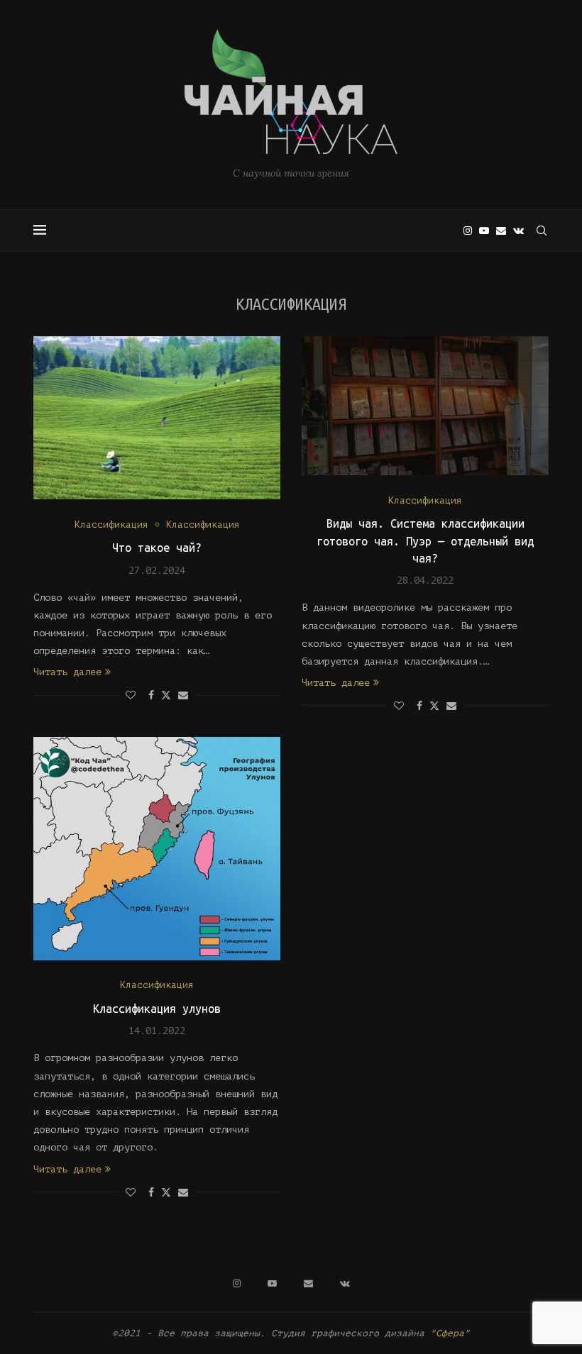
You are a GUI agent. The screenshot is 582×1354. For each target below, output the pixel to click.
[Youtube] (484, 230)
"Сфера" (450, 1333)
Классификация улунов (157, 1008)
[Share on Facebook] (151, 695)
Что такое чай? (157, 547)
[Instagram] (467, 230)
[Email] (501, 230)
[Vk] (518, 230)
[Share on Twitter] (166, 695)
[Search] (541, 230)
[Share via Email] (183, 695)
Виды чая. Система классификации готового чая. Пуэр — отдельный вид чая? (425, 541)
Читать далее (67, 672)
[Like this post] (131, 695)
